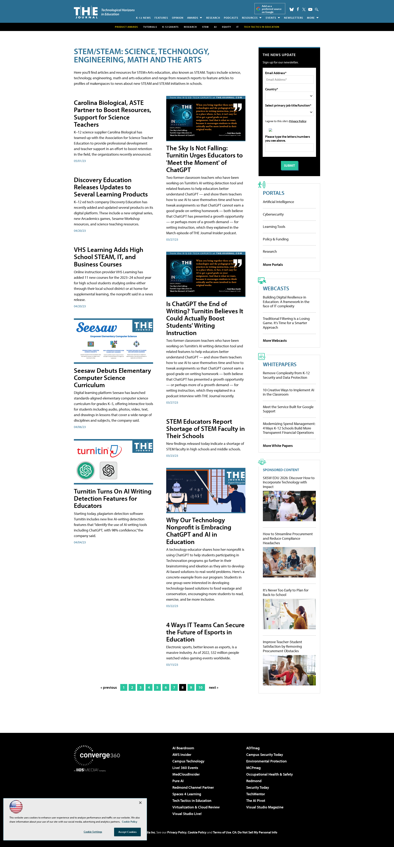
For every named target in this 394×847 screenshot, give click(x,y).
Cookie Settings (93, 831)
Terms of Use (222, 832)
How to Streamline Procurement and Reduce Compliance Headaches (288, 538)
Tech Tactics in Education (191, 800)
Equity (226, 26)
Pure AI (178, 780)
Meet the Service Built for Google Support (288, 409)
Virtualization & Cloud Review (196, 807)
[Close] (140, 802)
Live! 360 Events (185, 767)
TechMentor (255, 794)
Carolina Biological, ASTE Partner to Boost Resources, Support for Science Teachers (112, 113)
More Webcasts (275, 340)
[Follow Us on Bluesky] (292, 9)
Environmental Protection (266, 761)
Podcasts (231, 17)
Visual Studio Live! (187, 813)
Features (161, 17)
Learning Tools (274, 226)
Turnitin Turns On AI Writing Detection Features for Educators (112, 498)
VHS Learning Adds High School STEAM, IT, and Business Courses (108, 256)
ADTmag (253, 748)
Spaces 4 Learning (186, 794)
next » (213, 687)
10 (200, 687)
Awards (192, 17)
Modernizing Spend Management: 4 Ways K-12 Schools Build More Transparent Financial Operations (289, 428)
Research (213, 17)
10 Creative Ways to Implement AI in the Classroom (288, 392)
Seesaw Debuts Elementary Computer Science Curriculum (112, 377)
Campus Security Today (264, 754)
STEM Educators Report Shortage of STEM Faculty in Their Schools (205, 428)
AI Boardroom (183, 748)
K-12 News (143, 17)
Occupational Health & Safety (269, 774)
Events (271, 17)
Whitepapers (280, 364)
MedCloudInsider (186, 774)
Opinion (177, 17)
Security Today (257, 787)
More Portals (273, 264)
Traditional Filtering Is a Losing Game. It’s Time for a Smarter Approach (286, 323)
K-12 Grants (170, 26)
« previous (109, 687)
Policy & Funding (276, 239)
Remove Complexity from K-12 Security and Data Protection (286, 375)
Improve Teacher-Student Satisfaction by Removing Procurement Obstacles (282, 646)
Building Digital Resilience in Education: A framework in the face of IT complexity (286, 301)
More (311, 17)
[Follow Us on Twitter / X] (304, 9)
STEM (205, 26)
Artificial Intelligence (278, 201)
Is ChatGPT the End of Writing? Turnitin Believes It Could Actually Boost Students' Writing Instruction (204, 318)
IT (237, 26)
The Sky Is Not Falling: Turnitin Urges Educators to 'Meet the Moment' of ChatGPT (204, 159)
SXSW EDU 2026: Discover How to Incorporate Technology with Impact (289, 482)
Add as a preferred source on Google (272, 9)
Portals (273, 192)
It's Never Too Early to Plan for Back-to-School (285, 592)
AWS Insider (181, 754)
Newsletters (293, 17)
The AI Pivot (255, 800)
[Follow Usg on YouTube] (310, 9)
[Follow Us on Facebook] (298, 9)
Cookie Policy (197, 832)
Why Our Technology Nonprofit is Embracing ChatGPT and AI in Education (198, 531)
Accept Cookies (127, 831)
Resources (250, 17)
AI (215, 26)
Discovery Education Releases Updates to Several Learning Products (111, 187)
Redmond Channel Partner (193, 787)
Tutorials (150, 26)
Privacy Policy (297, 121)
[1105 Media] (98, 792)
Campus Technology (188, 761)
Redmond (253, 780)
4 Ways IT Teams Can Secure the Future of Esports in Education (205, 632)
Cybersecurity (273, 214)
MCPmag (253, 767)
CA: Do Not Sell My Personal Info (254, 832)
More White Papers (278, 445)
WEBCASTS (276, 288)
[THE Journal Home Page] (104, 12)
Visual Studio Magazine (264, 807)
